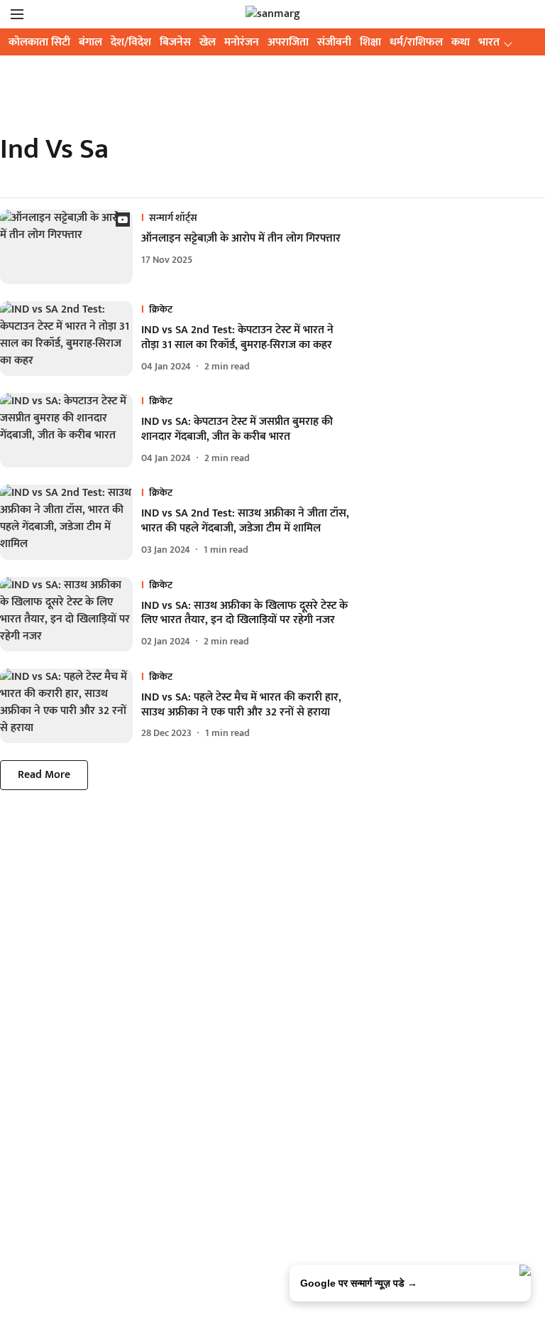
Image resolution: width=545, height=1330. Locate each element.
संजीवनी (334, 42)
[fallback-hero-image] (70, 247)
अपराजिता (288, 42)
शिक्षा (370, 42)
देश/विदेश (131, 42)
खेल (207, 42)
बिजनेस (175, 42)
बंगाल (90, 42)
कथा (460, 42)
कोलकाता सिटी (39, 42)
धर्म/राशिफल (416, 42)
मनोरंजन (241, 42)
